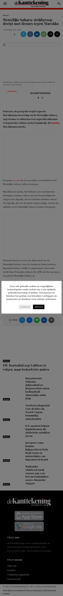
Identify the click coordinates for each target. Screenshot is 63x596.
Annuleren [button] (25, 307)
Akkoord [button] (39, 307)
